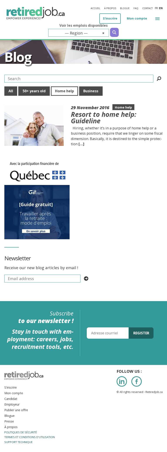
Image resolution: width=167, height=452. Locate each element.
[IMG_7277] (37, 159)
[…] (81, 144)
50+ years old (34, 91)
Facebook (136, 381)
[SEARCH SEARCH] (159, 78)
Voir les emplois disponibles (83, 25)
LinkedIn (122, 381)
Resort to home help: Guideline (103, 117)
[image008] (37, 187)
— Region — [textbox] (84, 33)
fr (156, 8)
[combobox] (78, 33)
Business (90, 91)
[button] (157, 18)
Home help (64, 91)
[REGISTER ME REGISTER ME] (86, 278)
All (10, 91)
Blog (17, 56)
